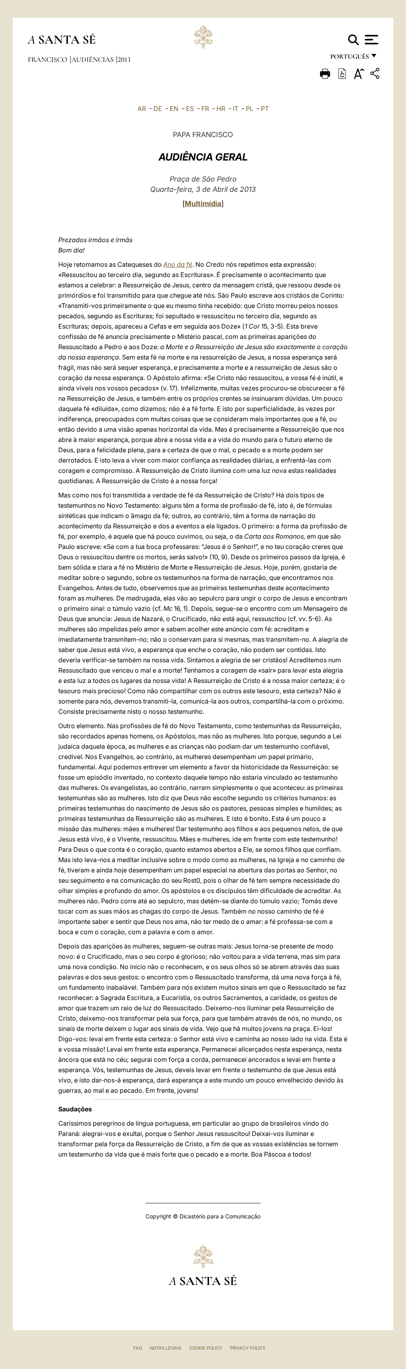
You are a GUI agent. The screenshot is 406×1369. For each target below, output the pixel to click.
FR (205, 109)
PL (249, 109)
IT (235, 109)
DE (157, 109)
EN (174, 109)
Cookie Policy (205, 1348)
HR (220, 109)
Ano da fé (177, 264)
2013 (124, 59)
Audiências (93, 59)
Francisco (48, 59)
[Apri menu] (370, 39)
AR (142, 109)
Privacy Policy (247, 1348)
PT (265, 109)
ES (190, 109)
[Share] (375, 75)
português (349, 58)
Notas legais (165, 1348)
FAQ (137, 1348)
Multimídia (203, 203)
